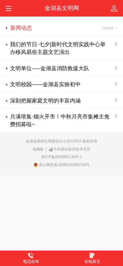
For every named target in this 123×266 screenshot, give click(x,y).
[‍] (110, 28)
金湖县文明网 (62, 8)
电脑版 (38, 149)
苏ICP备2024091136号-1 (61, 157)
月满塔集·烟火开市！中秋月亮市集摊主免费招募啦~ (60, 120)
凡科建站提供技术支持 (71, 149)
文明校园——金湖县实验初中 (45, 84)
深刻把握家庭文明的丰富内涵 (45, 101)
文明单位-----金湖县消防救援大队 (49, 68)
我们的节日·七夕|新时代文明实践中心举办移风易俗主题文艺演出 (58, 48)
